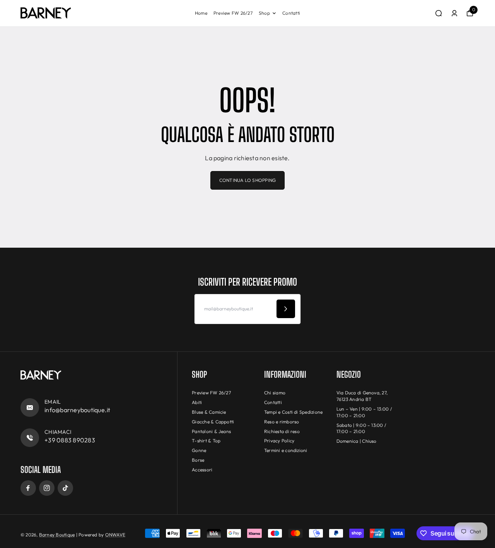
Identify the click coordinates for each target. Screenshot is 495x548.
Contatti (291, 13)
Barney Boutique (57, 535)
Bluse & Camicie (209, 412)
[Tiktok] (65, 488)
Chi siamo (274, 393)
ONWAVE (115, 535)
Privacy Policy (279, 441)
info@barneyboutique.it (77, 410)
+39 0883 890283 (69, 440)
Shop (264, 13)
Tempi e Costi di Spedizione (293, 412)
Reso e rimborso (281, 422)
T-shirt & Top (206, 441)
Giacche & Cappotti (213, 422)
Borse (198, 460)
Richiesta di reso (282, 431)
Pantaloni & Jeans (211, 431)
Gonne (199, 450)
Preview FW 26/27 (233, 13)
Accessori (202, 470)
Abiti (197, 402)
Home (201, 13)
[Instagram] (47, 488)
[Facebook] (28, 488)
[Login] (454, 13)
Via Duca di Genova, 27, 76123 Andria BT (362, 396)
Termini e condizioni (285, 450)
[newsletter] (286, 309)
